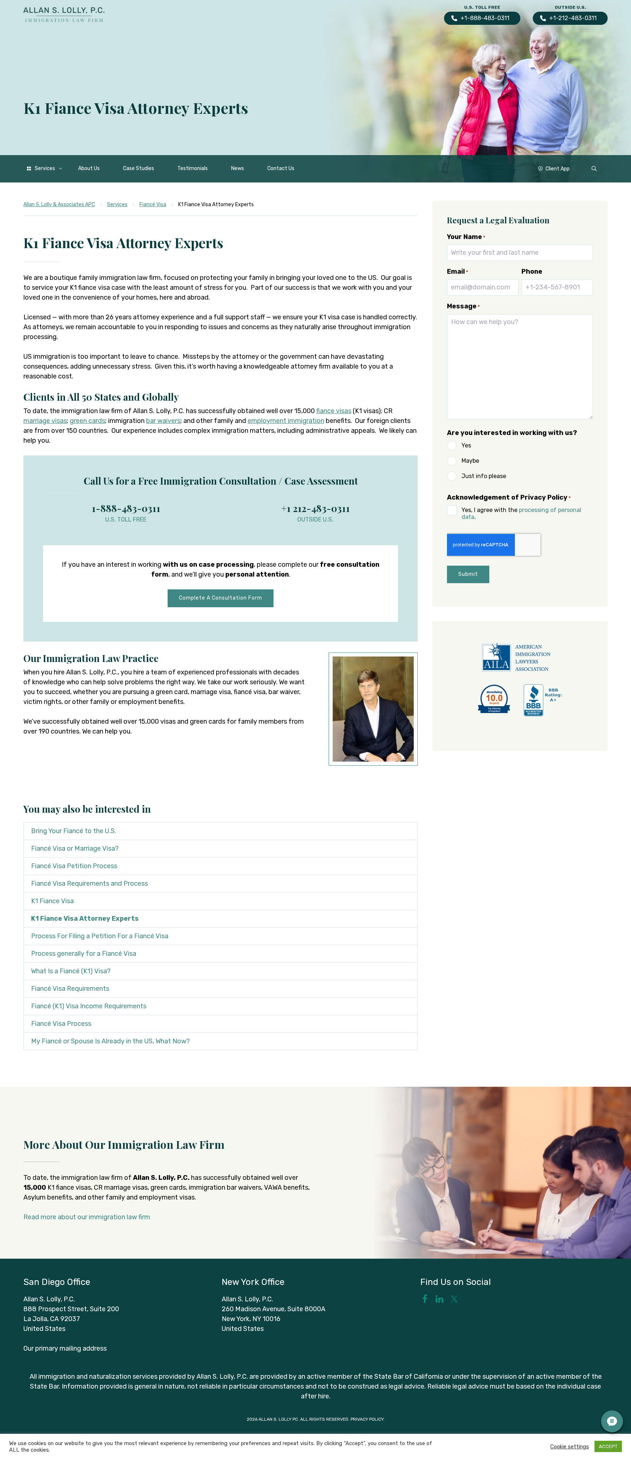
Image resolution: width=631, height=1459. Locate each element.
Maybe (470, 460)
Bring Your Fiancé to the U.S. (73, 831)
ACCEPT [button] (608, 1446)
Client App (558, 169)
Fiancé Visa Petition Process (74, 866)
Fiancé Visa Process (61, 1024)
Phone (531, 271)
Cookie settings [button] (569, 1446)
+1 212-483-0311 (315, 508)
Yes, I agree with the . (521, 513)
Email (457, 271)
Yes (466, 445)
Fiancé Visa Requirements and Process (89, 883)
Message (463, 306)
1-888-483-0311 (126, 508)
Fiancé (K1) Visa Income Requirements (88, 1006)
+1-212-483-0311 (573, 18)
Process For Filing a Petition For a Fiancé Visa (99, 936)
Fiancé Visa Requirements (70, 989)
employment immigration (286, 421)
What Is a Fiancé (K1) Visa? (71, 971)
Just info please (484, 476)
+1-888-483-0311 (484, 18)
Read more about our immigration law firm (86, 1217)
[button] (594, 168)
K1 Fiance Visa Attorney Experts (85, 919)
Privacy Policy (367, 1419)
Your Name (466, 237)
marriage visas (45, 421)
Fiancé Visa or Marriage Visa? (75, 848)
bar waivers (163, 421)
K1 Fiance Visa (52, 901)
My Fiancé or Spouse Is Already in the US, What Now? (110, 1041)
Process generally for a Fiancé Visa (83, 954)
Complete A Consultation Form (220, 598)
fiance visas (333, 411)
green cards (87, 421)
